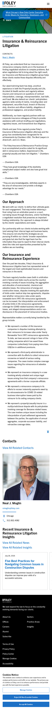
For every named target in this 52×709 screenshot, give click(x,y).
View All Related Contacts (18, 447)
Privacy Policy (9, 649)
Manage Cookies (26, 690)
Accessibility (8, 663)
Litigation (8, 36)
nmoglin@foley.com (11, 508)
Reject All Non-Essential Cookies (26, 697)
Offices (5, 621)
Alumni (6, 631)
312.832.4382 (13, 520)
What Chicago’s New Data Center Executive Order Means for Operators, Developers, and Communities (24, 15)
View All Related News (16, 542)
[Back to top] (47, 432)
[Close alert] (46, 15)
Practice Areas (33, 621)
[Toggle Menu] (48, 4)
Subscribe (7, 636)
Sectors (30, 617)
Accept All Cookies (26, 704)
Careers (6, 626)
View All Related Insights (17, 547)
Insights (30, 626)
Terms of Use (8, 644)
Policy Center (8, 653)
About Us (6, 617)
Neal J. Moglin (9, 57)
